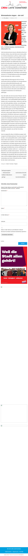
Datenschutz (8, 551)
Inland (7, 163)
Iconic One (6, 554)
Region (16, 163)
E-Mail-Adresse (5, 214)
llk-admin (6, 18)
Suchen (2, 241)
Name (3, 208)
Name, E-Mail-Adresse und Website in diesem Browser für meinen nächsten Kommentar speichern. (13, 230)
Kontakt (21, 551)
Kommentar (4, 190)
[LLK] (14, 8)
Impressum (15, 551)
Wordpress (21, 554)
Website (3, 221)
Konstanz (11, 163)
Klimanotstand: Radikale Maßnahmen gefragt (7, 175)
